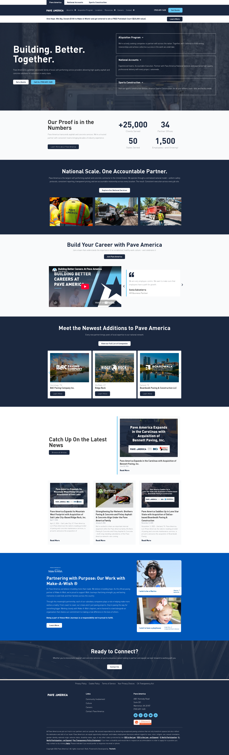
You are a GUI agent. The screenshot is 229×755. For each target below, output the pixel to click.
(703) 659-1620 (160, 10)
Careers (120, 10)
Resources (109, 10)
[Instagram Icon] (141, 715)
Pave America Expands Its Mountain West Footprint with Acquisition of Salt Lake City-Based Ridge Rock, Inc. (68, 514)
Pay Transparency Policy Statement (87, 740)
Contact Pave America (95, 711)
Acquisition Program (85, 10)
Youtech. (112, 749)
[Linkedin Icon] (146, 715)
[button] (123, 286)
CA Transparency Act (145, 683)
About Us (70, 10)
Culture (89, 703)
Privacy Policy (80, 683)
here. (68, 743)
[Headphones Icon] (156, 715)
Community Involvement (95, 699)
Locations (98, 10)
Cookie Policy (94, 683)
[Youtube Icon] (151, 715)
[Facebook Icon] (136, 715)
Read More (124, 470)
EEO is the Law (130, 737)
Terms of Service (109, 683)
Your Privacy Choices (126, 683)
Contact (129, 10)
